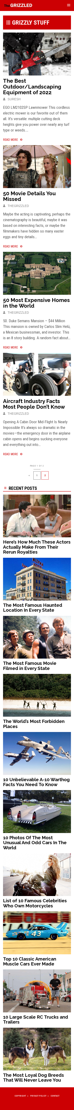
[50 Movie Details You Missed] (37, 166)
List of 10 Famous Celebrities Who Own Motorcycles (35, 903)
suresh (14, 99)
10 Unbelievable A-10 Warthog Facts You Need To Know (36, 782)
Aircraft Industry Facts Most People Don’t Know (34, 404)
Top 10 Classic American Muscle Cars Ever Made (29, 961)
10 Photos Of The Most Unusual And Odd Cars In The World (35, 842)
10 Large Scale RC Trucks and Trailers (35, 1019)
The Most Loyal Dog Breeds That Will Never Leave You (33, 1077)
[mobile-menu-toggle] (68, 5)
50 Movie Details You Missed (29, 196)
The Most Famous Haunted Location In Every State (32, 607)
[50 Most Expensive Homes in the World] (37, 273)
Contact (55, 1096)
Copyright (20, 1096)
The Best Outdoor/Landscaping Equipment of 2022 (32, 87)
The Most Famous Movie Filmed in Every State (29, 665)
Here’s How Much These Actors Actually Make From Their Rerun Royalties (37, 547)
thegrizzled (18, 206)
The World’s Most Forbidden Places (34, 724)
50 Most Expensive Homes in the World (36, 303)
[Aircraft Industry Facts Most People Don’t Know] (37, 374)
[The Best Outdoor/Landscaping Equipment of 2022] (37, 54)
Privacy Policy (38, 1096)
